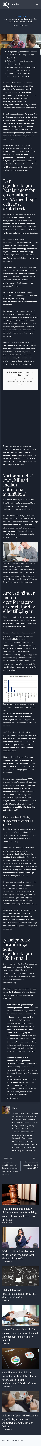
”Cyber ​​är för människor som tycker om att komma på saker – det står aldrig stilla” (19, 1254)
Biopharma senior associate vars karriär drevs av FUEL (31, 1163)
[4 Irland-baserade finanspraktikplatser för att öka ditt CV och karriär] (20, 1276)
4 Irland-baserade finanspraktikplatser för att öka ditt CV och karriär (19, 1293)
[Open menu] (37, 4)
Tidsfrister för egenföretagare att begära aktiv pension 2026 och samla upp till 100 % (10, 1166)
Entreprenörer (20, 16)
